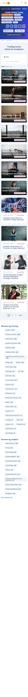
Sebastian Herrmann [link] (10, 176)
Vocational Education (12, 474)
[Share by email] (23, 26)
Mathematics (10, 393)
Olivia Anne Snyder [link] (9, 100)
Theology (9, 420)
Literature (9, 424)
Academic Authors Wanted (14, 35)
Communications (11, 389)
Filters (7, 57)
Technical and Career (8, 17)
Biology (9, 362)
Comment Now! (20, 215)
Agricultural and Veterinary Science (15, 357)
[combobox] (22, 2)
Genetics (9, 470)
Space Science (10, 428)
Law (20, 371)
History (19, 420)
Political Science (11, 406)
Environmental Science (13, 461)
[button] (25, 3)
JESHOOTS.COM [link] (9, 210)
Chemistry (9, 384)
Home (2, 40)
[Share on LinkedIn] (7, 26)
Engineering (18, 19)
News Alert (9, 31)
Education (18, 14)
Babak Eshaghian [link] (9, 297)
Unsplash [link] (14, 81)
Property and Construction (14, 415)
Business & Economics (8, 19)
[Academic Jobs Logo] (6, 3)
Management (10, 493)
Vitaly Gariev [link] (8, 81)
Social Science (11, 367)
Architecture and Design (13, 397)
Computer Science (7, 22)
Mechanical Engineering (13, 489)
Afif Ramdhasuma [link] (9, 267)
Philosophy (21, 424)
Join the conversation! (20, 81)
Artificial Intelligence (12, 456)
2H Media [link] (7, 156)
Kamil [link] (7, 120)
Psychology (10, 371)
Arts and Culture (11, 380)
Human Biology (11, 465)
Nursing (9, 447)
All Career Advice (7, 14)
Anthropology (10, 433)
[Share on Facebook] (15, 26)
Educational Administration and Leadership (14, 479)
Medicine (19, 362)
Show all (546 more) (6, 497)
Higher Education (12, 443)
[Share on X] (11, 26)
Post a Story (19, 31)
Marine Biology (11, 452)
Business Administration (13, 484)
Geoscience (10, 375)
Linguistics (9, 411)
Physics (9, 402)
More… (15, 22)
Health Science (19, 17)
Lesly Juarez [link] (8, 139)
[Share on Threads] (19, 26)
